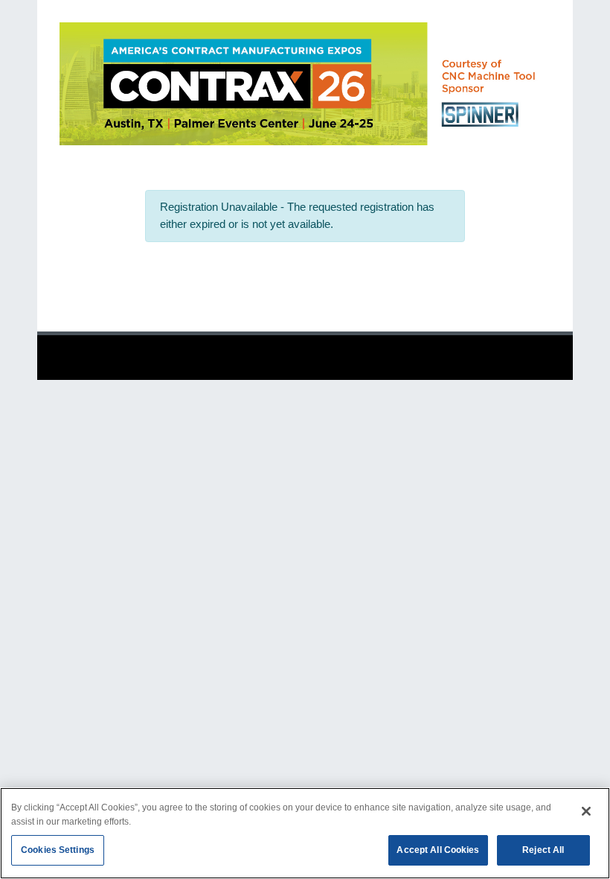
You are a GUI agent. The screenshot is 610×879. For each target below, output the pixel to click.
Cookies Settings (57, 850)
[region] (305, 833)
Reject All (543, 850)
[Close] (586, 811)
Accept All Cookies (437, 850)
